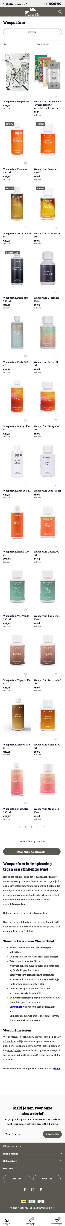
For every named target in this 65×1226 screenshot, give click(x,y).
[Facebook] (25, 1189)
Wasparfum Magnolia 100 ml (46, 810)
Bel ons (16, 1178)
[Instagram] (32, 1189)
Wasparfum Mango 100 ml (47, 428)
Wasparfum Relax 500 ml (16, 553)
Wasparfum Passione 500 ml (15, 170)
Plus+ (52, 1207)
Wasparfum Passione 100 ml (46, 170)
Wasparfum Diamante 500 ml (15, 299)
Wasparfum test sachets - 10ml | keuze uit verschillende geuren (47, 105)
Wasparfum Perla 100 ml (46, 363)
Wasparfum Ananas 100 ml (47, 235)
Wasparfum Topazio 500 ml (17, 682)
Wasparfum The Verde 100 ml (47, 617)
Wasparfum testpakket (16, 101)
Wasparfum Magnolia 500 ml (15, 810)
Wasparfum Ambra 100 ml (47, 746)
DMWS (43, 1207)
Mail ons (47, 1178)
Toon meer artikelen (30, 851)
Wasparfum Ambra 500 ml (16, 746)
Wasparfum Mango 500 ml (16, 428)
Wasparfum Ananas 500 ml (17, 235)
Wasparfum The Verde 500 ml (16, 617)
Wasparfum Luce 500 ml (17, 490)
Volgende (44, 827)
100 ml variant (38, 1036)
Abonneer (52, 1134)
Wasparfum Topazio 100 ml (47, 682)
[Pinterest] (41, 1189)
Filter (32, 32)
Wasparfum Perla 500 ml (15, 363)
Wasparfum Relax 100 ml (46, 553)
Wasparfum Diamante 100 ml (46, 299)
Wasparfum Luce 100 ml (47, 490)
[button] (4, 11)
